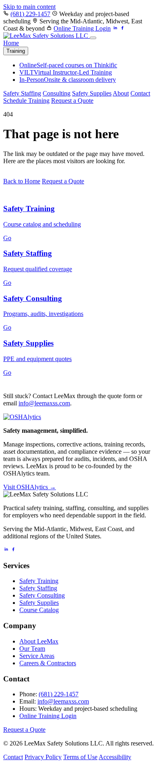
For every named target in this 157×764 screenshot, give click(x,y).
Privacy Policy (43, 757)
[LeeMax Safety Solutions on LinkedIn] (115, 28)
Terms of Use (80, 757)
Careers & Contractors (47, 663)
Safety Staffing (22, 93)
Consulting (56, 93)
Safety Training (38, 580)
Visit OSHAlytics (29, 487)
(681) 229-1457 (30, 13)
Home (11, 42)
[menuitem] (68, 65)
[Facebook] (13, 549)
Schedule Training (26, 100)
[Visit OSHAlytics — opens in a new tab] (22, 416)
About (121, 93)
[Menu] (93, 38)
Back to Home (21, 181)
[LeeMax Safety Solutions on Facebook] (122, 28)
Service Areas (36, 655)
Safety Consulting (42, 595)
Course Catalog (39, 609)
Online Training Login (82, 28)
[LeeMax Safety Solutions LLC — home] (46, 35)
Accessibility (115, 757)
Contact (140, 93)
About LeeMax (38, 641)
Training (15, 51)
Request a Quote (72, 100)
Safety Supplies (92, 93)
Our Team (32, 648)
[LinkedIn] (6, 549)
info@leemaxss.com (44, 403)
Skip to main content (29, 6)
